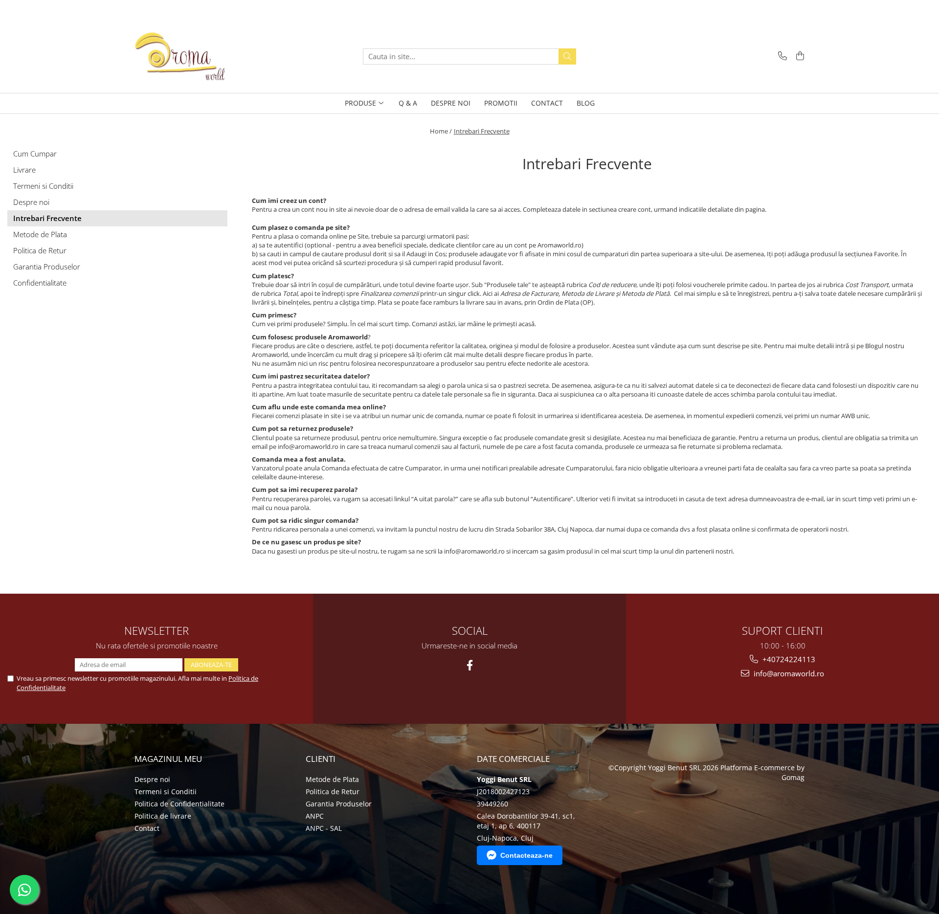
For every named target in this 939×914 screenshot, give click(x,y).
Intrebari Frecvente (482, 131)
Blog (586, 103)
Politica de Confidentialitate (179, 803)
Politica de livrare (162, 816)
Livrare (24, 170)
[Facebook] (469, 665)
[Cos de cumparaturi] (798, 56)
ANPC (315, 816)
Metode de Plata (40, 234)
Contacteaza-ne (526, 855)
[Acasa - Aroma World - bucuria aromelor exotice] (183, 56)
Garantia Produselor (46, 266)
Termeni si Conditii (43, 186)
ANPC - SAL (324, 828)
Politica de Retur (40, 250)
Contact (146, 828)
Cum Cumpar (35, 153)
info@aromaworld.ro (788, 673)
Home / (441, 131)
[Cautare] (567, 56)
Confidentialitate (40, 283)
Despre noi (31, 202)
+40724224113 (787, 659)
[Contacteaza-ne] (781, 56)
